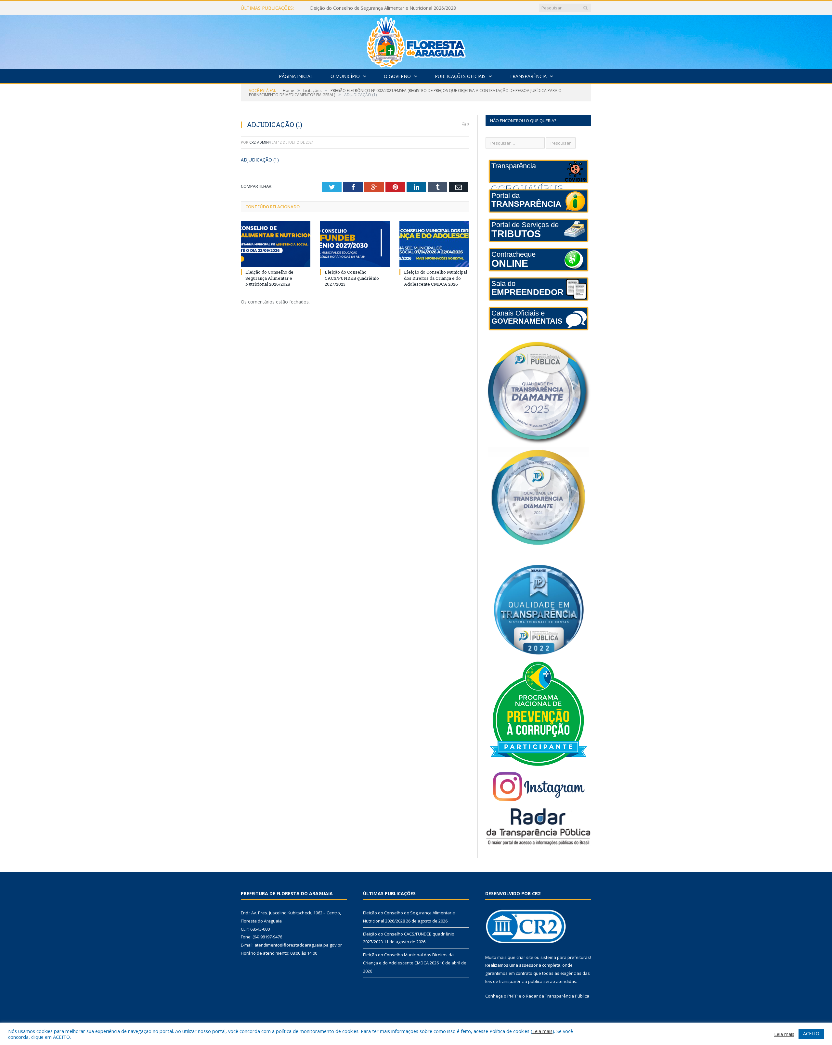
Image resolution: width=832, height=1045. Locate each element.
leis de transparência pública (513, 981)
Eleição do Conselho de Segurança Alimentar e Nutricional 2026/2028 (269, 278)
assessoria (530, 965)
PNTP (512, 996)
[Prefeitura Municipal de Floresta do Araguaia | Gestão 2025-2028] (416, 40)
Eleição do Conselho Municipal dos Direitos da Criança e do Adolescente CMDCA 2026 (435, 278)
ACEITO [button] (811, 1033)
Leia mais (542, 1031)
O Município (345, 76)
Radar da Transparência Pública (557, 996)
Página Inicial (296, 76)
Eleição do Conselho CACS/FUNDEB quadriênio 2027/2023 (371, 8)
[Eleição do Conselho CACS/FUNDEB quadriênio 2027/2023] (355, 244)
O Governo (397, 76)
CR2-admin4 (260, 142)
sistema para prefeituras (565, 957)
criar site (524, 957)
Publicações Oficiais (460, 76)
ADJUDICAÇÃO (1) (260, 160)
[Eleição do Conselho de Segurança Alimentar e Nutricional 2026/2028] (275, 244)
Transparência (528, 76)
